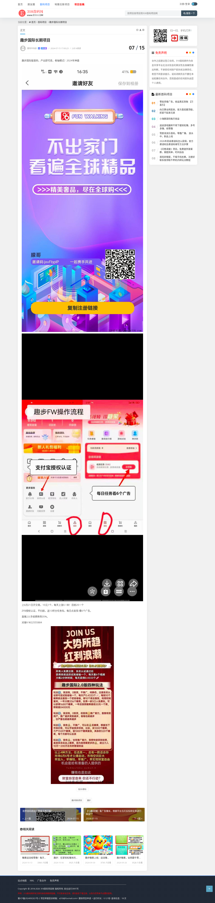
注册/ (182, 3)
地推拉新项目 (62, 4)
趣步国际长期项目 (58, 22)
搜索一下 (190, 13)
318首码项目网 (47, 888)
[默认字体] (140, 29)
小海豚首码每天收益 (169, 118)
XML (32, 880)
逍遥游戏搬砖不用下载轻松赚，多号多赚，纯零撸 (177, 127)
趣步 (89, 800)
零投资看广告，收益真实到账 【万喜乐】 (176, 103)
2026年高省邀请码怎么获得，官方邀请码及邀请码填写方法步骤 (176, 143)
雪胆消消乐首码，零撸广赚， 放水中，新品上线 (176, 135)
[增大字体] (143, 29)
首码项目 (45, 4)
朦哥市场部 (36, 48)
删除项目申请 (85, 898)
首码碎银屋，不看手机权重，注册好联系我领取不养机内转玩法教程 (177, 158)
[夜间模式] (194, 4)
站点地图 (22, 880)
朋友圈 (31, 4)
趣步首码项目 (77, 800)
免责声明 (54, 880)
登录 (187, 3)
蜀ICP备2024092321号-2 (29, 898)
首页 (20, 4)
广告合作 (41, 880)
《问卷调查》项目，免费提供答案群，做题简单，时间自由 (176, 150)
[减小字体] (137, 29)
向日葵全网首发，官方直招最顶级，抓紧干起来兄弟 (177, 111)
